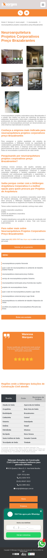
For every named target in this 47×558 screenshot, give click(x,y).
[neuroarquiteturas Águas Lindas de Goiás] (12, 56)
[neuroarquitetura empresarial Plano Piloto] (12, 79)
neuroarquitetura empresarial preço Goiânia (17, 274)
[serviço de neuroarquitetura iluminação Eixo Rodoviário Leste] (35, 56)
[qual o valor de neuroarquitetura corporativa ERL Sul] (35, 79)
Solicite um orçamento (23, 247)
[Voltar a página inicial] (9, 4)
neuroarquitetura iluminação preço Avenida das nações (22, 283)
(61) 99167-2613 (24, 481)
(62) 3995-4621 (24, 485)
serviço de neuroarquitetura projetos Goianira (18, 278)
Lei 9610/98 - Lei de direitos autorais (24, 451)
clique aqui (27, 239)
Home (23, 499)
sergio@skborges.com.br (24, 489)
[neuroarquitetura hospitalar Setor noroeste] (12, 102)
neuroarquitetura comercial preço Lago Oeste (18, 296)
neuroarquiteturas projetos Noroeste (15, 263)
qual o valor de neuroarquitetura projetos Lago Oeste (21, 292)
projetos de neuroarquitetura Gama (14, 287)
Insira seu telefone (23, 523)
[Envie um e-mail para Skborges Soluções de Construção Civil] (26, 12)
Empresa (23, 506)
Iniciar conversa (23, 535)
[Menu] (43, 4)
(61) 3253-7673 (15, 239)
